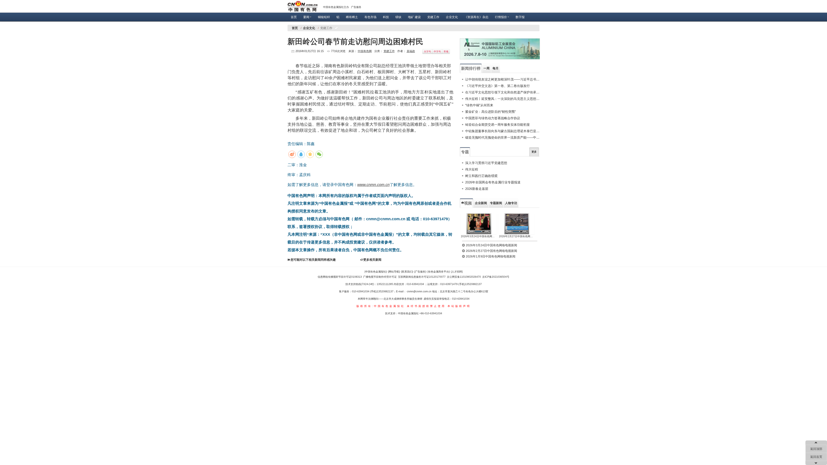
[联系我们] (407, 271)
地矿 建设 (414, 17)
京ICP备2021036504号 (495, 276)
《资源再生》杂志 (476, 17)
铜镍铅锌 (324, 17)
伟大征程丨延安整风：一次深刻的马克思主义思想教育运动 (502, 99)
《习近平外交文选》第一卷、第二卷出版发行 (497, 86)
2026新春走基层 (476, 189)
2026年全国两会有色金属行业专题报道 (493, 182)
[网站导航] (394, 271)
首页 (294, 17)
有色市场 (370, 17)
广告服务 (356, 7)
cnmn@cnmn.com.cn (419, 291)
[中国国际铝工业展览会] (500, 48)
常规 (446, 51)
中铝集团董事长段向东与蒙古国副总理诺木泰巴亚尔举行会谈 (502, 131)
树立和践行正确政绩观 (481, 176)
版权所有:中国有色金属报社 (380, 306)
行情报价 (501, 17)
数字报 (520, 17)
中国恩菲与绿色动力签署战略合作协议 (492, 118)
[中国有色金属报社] (376, 271)
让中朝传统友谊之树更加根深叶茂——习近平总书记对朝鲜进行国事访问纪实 (502, 79)
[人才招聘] (457, 271)
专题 (465, 152)
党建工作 (433, 17)
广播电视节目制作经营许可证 (380, 276)
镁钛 (398, 17)
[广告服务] (420, 271)
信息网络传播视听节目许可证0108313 (340, 276)
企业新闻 (481, 203)
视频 (468, 203)
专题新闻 (496, 203)
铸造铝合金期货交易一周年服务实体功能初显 (497, 124)
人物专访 (511, 203)
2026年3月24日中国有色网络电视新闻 (479, 236)
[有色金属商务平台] (438, 271)
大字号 (427, 51)
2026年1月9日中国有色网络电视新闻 (490, 256)
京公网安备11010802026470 (464, 276)
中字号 (437, 51)
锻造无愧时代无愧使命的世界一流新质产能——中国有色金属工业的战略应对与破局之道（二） (502, 137)
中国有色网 (365, 51)
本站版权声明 (459, 306)
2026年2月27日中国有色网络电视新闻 (517, 236)
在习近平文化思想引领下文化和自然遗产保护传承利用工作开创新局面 (502, 92)
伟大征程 (471, 169)
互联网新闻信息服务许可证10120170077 (422, 276)
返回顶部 (816, 449)
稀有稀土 (352, 17)
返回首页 (816, 457)
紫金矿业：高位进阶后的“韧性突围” (490, 111)
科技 (386, 17)
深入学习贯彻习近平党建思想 (486, 163)
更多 (534, 151)
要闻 (306, 17)
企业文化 (452, 17)
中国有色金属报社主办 (336, 7)
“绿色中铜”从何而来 (479, 105)
